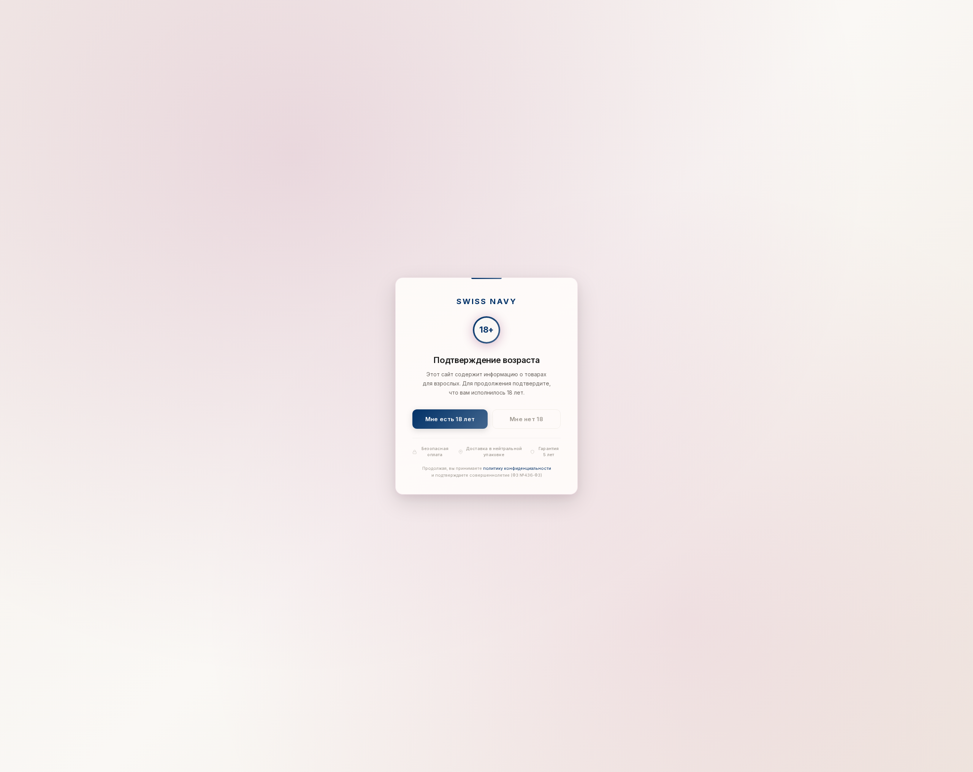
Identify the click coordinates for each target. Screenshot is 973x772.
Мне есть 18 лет (450, 419)
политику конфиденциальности (517, 468)
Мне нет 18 (526, 419)
